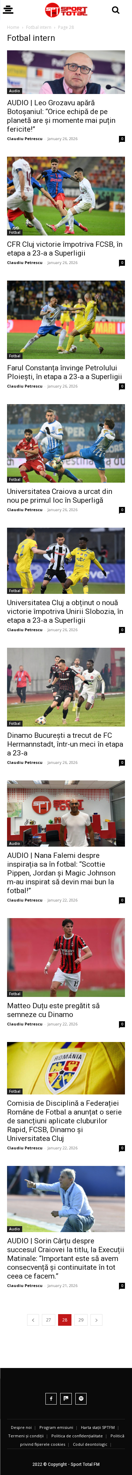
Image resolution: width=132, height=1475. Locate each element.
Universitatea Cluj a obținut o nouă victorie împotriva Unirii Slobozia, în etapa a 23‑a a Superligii (65, 611)
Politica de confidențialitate (77, 1435)
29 (80, 1320)
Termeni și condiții (26, 1435)
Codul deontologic (90, 1444)
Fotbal (14, 232)
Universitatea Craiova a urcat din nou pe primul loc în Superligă (59, 495)
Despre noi (21, 1427)
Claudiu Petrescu (25, 138)
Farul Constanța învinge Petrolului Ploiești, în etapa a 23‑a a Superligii (64, 372)
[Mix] (66, 1399)
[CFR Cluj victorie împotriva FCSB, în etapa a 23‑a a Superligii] (66, 196)
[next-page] (96, 1320)
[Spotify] (81, 1399)
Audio (14, 90)
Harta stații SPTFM (98, 1427)
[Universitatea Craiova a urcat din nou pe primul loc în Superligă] (66, 443)
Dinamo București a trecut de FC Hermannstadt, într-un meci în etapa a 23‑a (65, 744)
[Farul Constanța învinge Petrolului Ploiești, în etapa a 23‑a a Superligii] (66, 320)
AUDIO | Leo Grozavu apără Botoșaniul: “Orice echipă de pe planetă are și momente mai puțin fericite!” (61, 116)
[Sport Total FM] (66, 10)
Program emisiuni (56, 1427)
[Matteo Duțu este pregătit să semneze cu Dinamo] (66, 957)
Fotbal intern (38, 27)
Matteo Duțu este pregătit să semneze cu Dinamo (53, 1010)
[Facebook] (51, 1399)
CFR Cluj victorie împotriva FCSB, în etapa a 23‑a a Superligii (64, 248)
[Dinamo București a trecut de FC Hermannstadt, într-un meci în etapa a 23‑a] (66, 687)
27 (48, 1320)
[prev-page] (33, 1320)
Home (13, 27)
